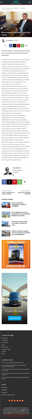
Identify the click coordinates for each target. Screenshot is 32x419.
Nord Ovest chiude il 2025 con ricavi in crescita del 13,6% (19, 223)
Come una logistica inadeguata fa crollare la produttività (19, 204)
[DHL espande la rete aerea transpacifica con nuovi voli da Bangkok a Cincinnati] (6, 215)
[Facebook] (10, 45)
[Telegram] (17, 401)
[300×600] (14, 325)
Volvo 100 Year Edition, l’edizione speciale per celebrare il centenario (16, 374)
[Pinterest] (18, 45)
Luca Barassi (9, 40)
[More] (26, 45)
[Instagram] (12, 401)
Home (3, 8)
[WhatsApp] (22, 45)
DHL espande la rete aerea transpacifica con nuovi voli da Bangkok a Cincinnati (21, 214)
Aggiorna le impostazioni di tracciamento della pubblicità (18, 416)
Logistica (8, 8)
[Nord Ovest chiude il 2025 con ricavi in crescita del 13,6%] (6, 224)
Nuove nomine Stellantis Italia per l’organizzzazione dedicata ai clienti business (14, 366)
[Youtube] (22, 401)
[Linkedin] (13, 174)
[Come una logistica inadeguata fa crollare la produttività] (6, 205)
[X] (14, 45)
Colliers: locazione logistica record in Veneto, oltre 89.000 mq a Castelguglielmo (21, 232)
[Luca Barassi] (4, 40)
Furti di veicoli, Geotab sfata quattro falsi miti (12, 362)
